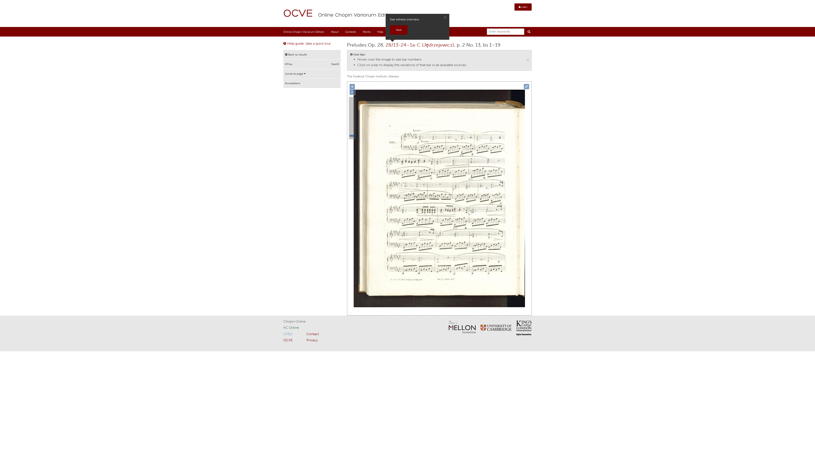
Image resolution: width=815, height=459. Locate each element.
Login (524, 7)
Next (334, 64)
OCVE (298, 13)
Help (380, 31)
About (335, 31)
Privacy (312, 340)
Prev (289, 64)
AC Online (291, 328)
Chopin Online (294, 321)
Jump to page (294, 73)
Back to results (297, 54)
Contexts (350, 31)
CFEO (287, 334)
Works (367, 31)
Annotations (292, 83)
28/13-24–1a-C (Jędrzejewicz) (420, 45)
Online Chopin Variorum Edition (356, 15)
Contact (312, 334)
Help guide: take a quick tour (308, 43)
